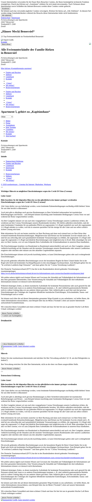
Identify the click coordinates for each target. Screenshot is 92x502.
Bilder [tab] (8, 121)
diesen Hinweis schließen (11, 368)
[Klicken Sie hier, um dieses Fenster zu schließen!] (2, 187)
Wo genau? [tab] (10, 132)
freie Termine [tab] (11, 127)
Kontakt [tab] (9, 134)
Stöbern (9, 75)
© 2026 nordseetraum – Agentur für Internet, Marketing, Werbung (26, 184)
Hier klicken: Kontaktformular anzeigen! (16, 68)
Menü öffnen (6, 44)
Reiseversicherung (13, 88)
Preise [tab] (8, 123)
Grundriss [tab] (9, 129)
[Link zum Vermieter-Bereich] (18, 500)
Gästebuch (10, 77)
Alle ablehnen (6, 15)
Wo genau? (10, 85)
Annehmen (5, 9)
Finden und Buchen (13, 72)
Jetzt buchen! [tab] (11, 136)
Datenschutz (5, 18)
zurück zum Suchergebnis (11, 316)
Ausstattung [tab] (10, 125)
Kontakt (4, 42)
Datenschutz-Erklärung (14, 161)
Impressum (16, 18)
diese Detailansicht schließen (13, 344)
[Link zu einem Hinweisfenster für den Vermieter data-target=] (18, 346)
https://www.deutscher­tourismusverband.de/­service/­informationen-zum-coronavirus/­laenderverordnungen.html (42, 273)
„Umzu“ (9, 83)
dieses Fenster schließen (10, 313)
